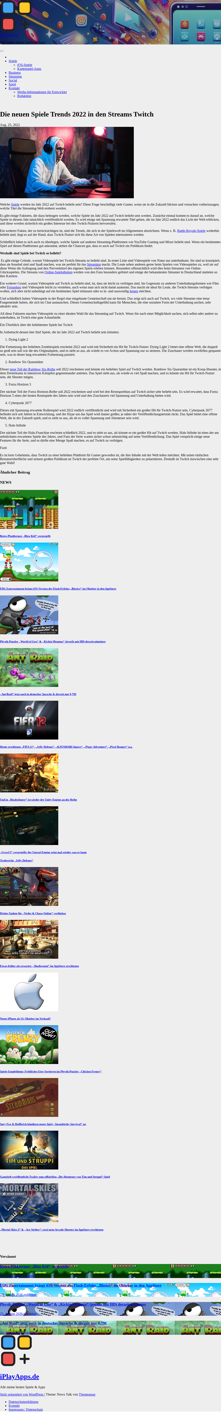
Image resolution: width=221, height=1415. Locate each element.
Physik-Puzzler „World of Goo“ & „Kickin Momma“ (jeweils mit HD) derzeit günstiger (53, 641)
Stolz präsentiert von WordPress (22, 1394)
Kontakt (14, 88)
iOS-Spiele (24, 65)
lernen (134, 291)
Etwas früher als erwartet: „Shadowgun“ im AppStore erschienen (39, 966)
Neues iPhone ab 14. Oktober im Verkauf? (25, 1018)
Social (13, 80)
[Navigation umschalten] (1, 51)
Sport (12, 84)
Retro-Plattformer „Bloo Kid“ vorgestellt (25, 536)
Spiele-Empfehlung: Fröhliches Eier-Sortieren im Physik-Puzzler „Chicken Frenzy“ (51, 1071)
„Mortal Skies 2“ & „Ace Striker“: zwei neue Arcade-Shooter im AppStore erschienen (51, 1229)
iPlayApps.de (9, 35)
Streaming (94, 264)
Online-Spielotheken (58, 272)
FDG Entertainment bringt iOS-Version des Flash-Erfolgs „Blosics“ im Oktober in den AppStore (58, 588)
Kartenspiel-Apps (29, 69)
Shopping (15, 76)
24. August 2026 (12, 1333)
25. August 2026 (12, 1295)
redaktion (30, 1276)
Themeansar (87, 1394)
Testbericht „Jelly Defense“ (16, 860)
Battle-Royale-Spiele (191, 231)
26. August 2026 (12, 1276)
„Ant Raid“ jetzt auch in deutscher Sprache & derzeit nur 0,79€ (38, 694)
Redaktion (24, 96)
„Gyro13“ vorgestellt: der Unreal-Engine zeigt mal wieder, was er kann (43, 852)
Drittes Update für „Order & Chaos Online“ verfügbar (33, 913)
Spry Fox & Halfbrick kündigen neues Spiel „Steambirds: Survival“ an (43, 1124)
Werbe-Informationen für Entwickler (42, 92)
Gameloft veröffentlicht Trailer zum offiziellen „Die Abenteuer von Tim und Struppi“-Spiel (55, 1176)
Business (15, 72)
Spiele (13, 61)
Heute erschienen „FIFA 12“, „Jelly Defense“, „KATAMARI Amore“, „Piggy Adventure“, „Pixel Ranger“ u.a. (66, 746)
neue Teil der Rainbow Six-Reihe (32, 369)
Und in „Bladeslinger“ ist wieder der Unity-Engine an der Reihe (38, 799)
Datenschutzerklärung (23, 1402)
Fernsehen (14, 287)
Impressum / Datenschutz (26, 1409)
